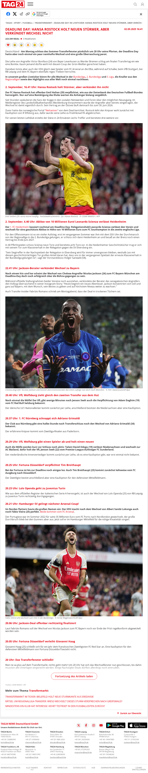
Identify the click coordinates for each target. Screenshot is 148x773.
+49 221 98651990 (32, 754)
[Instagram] (93, 725)
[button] (142, 4)
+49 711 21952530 (131, 739)
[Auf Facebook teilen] (8, 14)
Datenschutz (79, 768)
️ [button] (8, 44)
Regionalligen (12, 79)
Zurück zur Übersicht (130, 713)
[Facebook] (86, 725)
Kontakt (48, 768)
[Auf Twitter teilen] (15, 14)
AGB (93, 768)
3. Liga (110, 76)
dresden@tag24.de (57, 742)
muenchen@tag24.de (83, 752)
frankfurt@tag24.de (8, 757)
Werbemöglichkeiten (10, 768)
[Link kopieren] (28, 14)
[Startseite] (13, 4)
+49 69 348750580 (8, 754)
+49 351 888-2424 (57, 739)
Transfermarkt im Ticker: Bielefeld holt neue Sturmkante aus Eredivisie (49, 696)
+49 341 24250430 (82, 739)
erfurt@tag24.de (105, 742)
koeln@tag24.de (31, 757)
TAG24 (9, 23)
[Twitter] (78, 725)
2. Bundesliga (94, 76)
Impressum (62, 768)
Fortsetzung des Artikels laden (74, 676)
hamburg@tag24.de (58, 757)
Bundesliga (79, 76)
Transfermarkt (43, 23)
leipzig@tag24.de (81, 742)
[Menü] (30, 4)
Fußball (28, 23)
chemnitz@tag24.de (33, 742)
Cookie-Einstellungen (139, 769)
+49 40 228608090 (57, 754)
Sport (17, 23)
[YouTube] (101, 725)
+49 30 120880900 (8, 739)
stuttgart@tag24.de (131, 742)
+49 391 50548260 (106, 754)
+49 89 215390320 (82, 749)
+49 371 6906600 (32, 739)
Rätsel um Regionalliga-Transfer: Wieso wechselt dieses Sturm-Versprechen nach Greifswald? (63, 701)
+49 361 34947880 (106, 739)
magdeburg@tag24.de (108, 757)
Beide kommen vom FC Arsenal (57, 511)
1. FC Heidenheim (19, 227)
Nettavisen (51, 110)
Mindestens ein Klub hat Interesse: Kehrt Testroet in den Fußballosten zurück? (55, 706)
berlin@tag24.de (7, 742)
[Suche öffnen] (135, 4)
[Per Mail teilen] (21, 14)
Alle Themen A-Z (32, 769)
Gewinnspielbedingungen (113, 768)
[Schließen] (141, 14)
